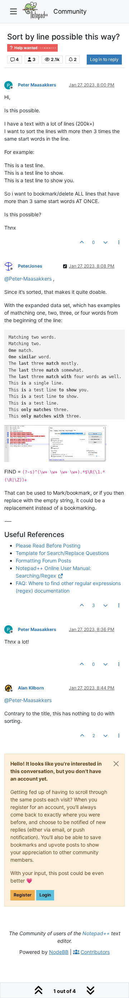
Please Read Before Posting (48, 545)
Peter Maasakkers (37, 85)
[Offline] (11, 84)
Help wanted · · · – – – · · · (35, 48)
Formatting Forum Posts (43, 560)
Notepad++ (96, 933)
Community (70, 11)
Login (45, 895)
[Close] (116, 763)
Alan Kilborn (31, 688)
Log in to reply (104, 59)
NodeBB (58, 952)
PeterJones (30, 266)
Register (23, 895)
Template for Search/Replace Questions (62, 553)
